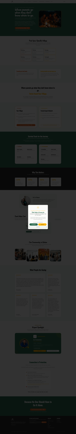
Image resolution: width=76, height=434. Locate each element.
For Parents (34, 224)
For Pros (42, 224)
